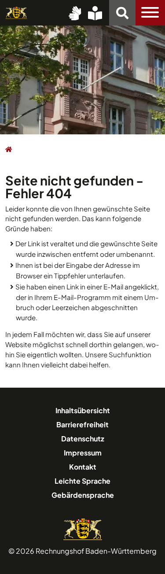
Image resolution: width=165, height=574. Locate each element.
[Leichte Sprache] (95, 12)
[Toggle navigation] (150, 13)
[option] (82, 79)
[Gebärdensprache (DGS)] (75, 12)
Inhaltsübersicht (82, 410)
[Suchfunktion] (122, 13)
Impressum (83, 452)
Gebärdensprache (82, 495)
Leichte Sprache (82, 480)
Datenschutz (82, 438)
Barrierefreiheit (82, 424)
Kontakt (82, 466)
